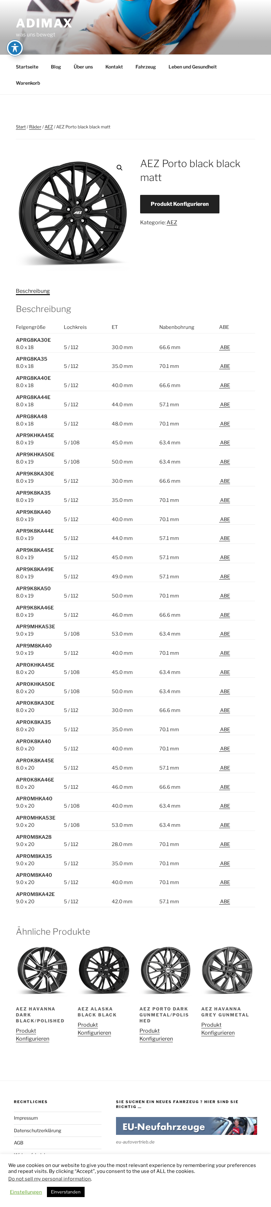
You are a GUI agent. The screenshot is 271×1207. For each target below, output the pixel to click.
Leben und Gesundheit (193, 66)
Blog (56, 66)
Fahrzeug (146, 66)
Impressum (26, 1118)
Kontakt (114, 66)
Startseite (27, 66)
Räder (35, 126)
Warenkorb (28, 83)
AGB (18, 1142)
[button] (120, 168)
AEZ (49, 126)
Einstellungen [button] (26, 1192)
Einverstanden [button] (66, 1191)
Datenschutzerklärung (37, 1130)
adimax (44, 23)
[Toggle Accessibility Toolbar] (15, 48)
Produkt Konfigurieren (180, 204)
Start (21, 126)
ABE (224, 347)
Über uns (83, 66)
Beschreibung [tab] (33, 291)
